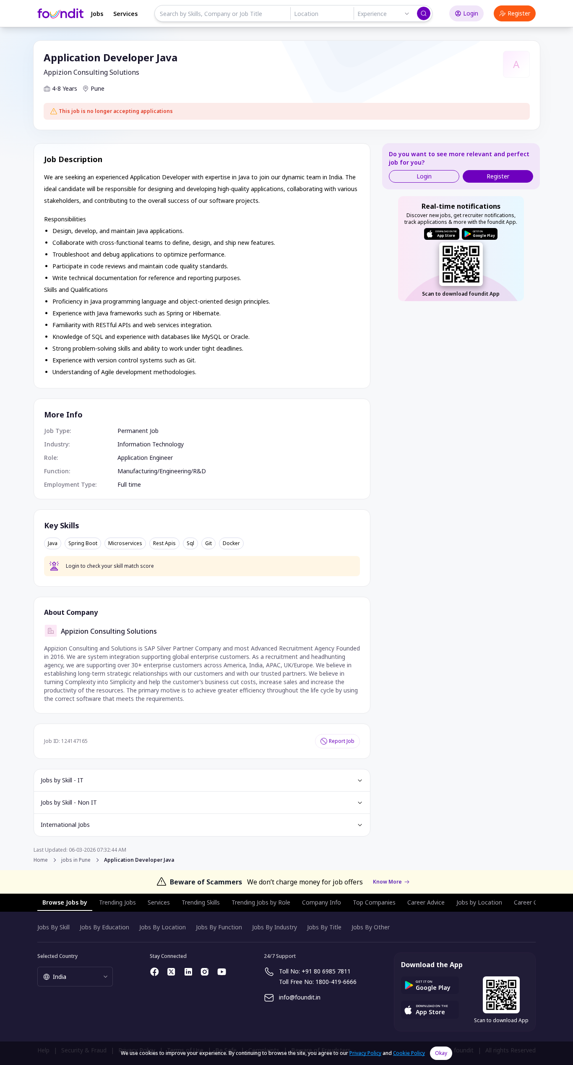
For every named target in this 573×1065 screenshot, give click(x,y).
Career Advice (426, 902)
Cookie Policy (409, 1053)
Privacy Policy (365, 1053)
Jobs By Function (219, 927)
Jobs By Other (371, 927)
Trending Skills (201, 902)
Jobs (97, 14)
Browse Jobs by (64, 902)
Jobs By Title (324, 927)
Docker (231, 543)
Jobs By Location (162, 927)
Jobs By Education (104, 927)
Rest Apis (164, 543)
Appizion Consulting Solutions (91, 72)
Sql (190, 543)
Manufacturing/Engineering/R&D (161, 471)
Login (470, 13)
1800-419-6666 (336, 982)
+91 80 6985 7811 (326, 971)
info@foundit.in (299, 997)
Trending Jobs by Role (261, 902)
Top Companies (374, 902)
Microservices (125, 543)
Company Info (321, 902)
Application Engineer (145, 458)
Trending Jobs (117, 902)
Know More (387, 882)
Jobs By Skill (53, 927)
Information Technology (150, 444)
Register (519, 13)
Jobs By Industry (274, 927)
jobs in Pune (76, 860)
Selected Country (57, 956)
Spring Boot (82, 543)
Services (125, 14)
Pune (97, 88)
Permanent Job (138, 431)
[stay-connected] (155, 972)
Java (52, 543)
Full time (129, 484)
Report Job (341, 741)
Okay (441, 1053)
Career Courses (535, 902)
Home (41, 859)
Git (208, 543)
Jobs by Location (479, 902)
